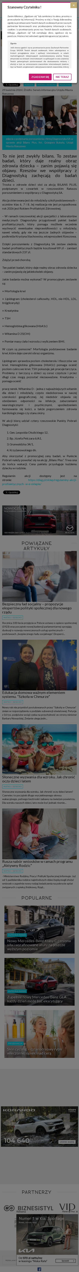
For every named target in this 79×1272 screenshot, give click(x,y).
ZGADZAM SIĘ (40, 76)
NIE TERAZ (62, 76)
